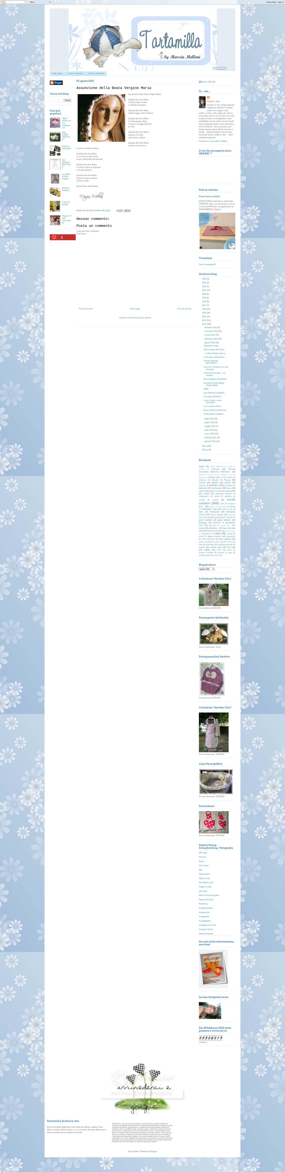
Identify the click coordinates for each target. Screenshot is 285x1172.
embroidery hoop (209, 509)
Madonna (203, 480)
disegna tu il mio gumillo (217, 506)
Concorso (215, 469)
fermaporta (214, 512)
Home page (57, 74)
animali (227, 483)
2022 (204, 286)
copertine (228, 496)
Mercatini (215, 480)
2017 (204, 305)
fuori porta (203, 517)
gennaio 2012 (210, 441)
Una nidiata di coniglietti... (215, 393)
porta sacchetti (205, 542)
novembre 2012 (211, 331)
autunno (202, 485)
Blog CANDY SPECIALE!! (66, 135)
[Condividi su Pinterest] (129, 210)
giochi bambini (205, 520)
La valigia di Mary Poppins (66, 176)
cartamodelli (230, 491)
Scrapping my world (207, 925)
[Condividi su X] (123, 210)
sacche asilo (216, 547)
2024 (204, 279)
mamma (219, 531)
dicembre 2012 (211, 327)
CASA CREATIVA (217, 466)
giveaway (203, 523)
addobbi (215, 483)
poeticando (230, 536)
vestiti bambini (204, 555)
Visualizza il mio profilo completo (213, 141)
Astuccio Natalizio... (66, 189)
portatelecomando (225, 544)
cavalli (206, 494)
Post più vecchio (184, 309)
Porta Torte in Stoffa (209, 196)
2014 (204, 316)
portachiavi (210, 544)
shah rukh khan (224, 550)
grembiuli (217, 523)
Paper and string (206, 899)
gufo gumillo (221, 525)
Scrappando (204, 916)
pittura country (214, 536)
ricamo (202, 547)
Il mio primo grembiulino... (215, 357)
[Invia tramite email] (117, 210)
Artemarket (203, 865)
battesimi (203, 488)
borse (229, 488)
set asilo (231, 547)
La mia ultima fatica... (213, 406)
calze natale (204, 491)
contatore (203, 1042)
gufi (210, 525)
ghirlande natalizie (224, 517)
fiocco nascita (216, 514)
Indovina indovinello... (66, 148)
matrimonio (205, 534)
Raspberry (203, 904)
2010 (204, 450)
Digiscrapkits (204, 874)
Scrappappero (205, 921)
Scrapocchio (204, 912)
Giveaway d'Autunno (212, 396)
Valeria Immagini (206, 934)
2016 (204, 309)
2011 (204, 446)
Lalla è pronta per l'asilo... (215, 349)
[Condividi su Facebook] (126, 210)
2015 (204, 313)
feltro (201, 512)
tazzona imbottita (206, 552)
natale (217, 533)
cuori (222, 504)
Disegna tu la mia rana (208, 474)
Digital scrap (204, 878)
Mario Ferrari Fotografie (209, 895)
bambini (213, 485)
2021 (204, 290)
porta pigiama (225, 539)
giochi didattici (224, 520)
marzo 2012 (209, 434)
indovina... (214, 528)
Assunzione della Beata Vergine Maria (214, 384)
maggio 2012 (210, 426)
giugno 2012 (209, 422)
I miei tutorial (75, 74)
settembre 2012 (211, 339)
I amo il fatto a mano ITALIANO (212, 401)
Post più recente (86, 309)
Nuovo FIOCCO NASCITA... (216, 410)
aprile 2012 (209, 430)
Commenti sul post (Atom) (139, 318)
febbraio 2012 (210, 437)
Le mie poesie (226, 477)
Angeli (201, 466)
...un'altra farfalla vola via (214, 353)
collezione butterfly (224, 494)
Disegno (211, 477)
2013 (204, 320)
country (202, 500)
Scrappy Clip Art (206, 929)
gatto (212, 517)
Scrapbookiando (206, 908)
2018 (204, 301)
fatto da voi (227, 509)
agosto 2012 (210, 342)
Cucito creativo (96, 74)
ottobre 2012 (210, 335)
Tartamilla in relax (211, 346)
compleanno (204, 496)
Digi (200, 870)
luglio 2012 (209, 419)
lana (225, 528)
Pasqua (227, 480)
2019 (204, 298)
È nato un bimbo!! (66, 203)
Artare (201, 861)
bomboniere (217, 488)
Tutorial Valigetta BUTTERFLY (211, 362)
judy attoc (203, 891)
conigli (216, 496)
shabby (207, 550)
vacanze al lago (225, 552)
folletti (231, 515)
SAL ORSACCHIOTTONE (66, 163)
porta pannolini (208, 539)
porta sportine (221, 542)
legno (210, 531)
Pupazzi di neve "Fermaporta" (66, 219)
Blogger (154, 1151)
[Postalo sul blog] (120, 210)
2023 (204, 283)
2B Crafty (203, 853)
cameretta (218, 491)
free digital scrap (206, 882)
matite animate (230, 531)
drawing (232, 506)
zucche (216, 555)
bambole (228, 485)
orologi (229, 534)
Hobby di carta (205, 887)
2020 (204, 294)
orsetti (201, 536)
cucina (215, 500)
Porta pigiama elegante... (214, 414)
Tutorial (202, 483)
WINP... (207, 389)
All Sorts (202, 857)
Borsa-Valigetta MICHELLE (215, 379)
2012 (204, 324)
